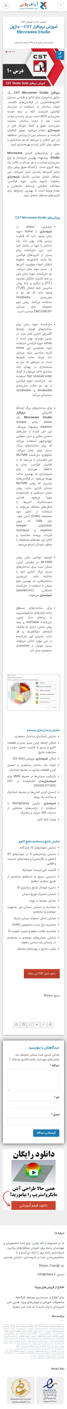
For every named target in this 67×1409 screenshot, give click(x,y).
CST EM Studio (41, 1326)
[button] (61, 6)
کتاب (33, 1356)
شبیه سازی (48, 1341)
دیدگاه (54, 1066)
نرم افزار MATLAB (42, 1351)
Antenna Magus (56, 1326)
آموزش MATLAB (44, 1336)
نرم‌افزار (30, 1351)
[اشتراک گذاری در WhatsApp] (50, 1025)
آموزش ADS (33, 1331)
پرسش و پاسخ (57, 1356)
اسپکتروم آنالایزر (11, 1336)
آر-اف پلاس (18, 42)
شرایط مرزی (37, 1341)
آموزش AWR (21, 1331)
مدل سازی (8, 1341)
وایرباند (8, 1351)
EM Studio (21, 1326)
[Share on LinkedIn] (23, 1025)
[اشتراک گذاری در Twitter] (37, 1025)
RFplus (48, 995)
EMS (30, 1326)
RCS (12, 1326)
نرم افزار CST (21, 1346)
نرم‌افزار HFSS (19, 1351)
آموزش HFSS (58, 1336)
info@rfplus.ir (47, 1274)
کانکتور (40, 1356)
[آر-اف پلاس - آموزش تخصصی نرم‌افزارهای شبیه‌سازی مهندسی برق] (33, 5)
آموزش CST (26, 22)
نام (56, 1097)
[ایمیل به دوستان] (30, 1025)
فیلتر (17, 1341)
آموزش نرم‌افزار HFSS (28, 1336)
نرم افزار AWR (34, 1346)
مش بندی (59, 1346)
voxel (6, 1326)
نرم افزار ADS (48, 1346)
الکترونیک (59, 1341)
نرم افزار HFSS (57, 1351)
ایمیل (55, 1115)
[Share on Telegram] (17, 1025)
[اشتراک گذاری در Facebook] (44, 1025)
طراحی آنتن (26, 1341)
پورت (48, 1356)
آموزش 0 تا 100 (39, 22)
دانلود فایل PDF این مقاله (42, 974)
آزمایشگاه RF (58, 1331)
